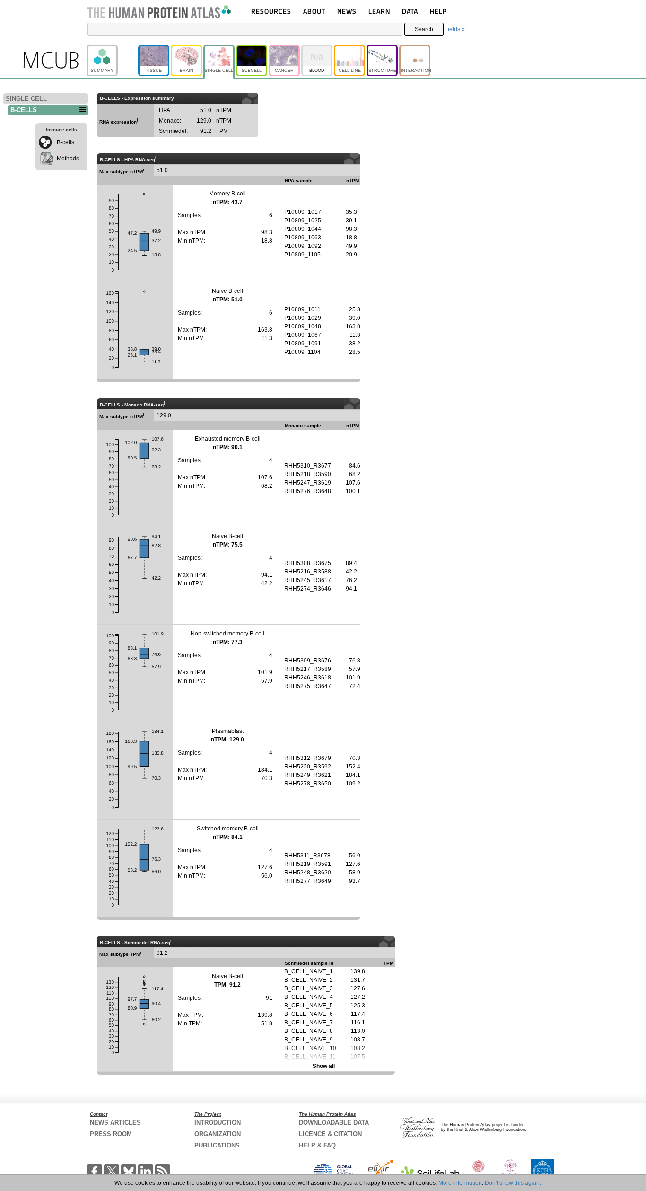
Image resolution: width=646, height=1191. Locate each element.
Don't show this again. (513, 1183)
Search (424, 29)
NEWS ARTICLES (115, 1122)
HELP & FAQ (317, 1145)
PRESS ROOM (111, 1134)
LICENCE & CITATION (330, 1134)
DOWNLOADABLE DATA (334, 1122)
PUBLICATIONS (217, 1145)
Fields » (455, 29)
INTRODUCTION (217, 1122)
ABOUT (314, 11)
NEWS (347, 11)
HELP (438, 11)
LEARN (379, 11)
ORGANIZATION (217, 1134)
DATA (410, 11)
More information (460, 1183)
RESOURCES (271, 11)
